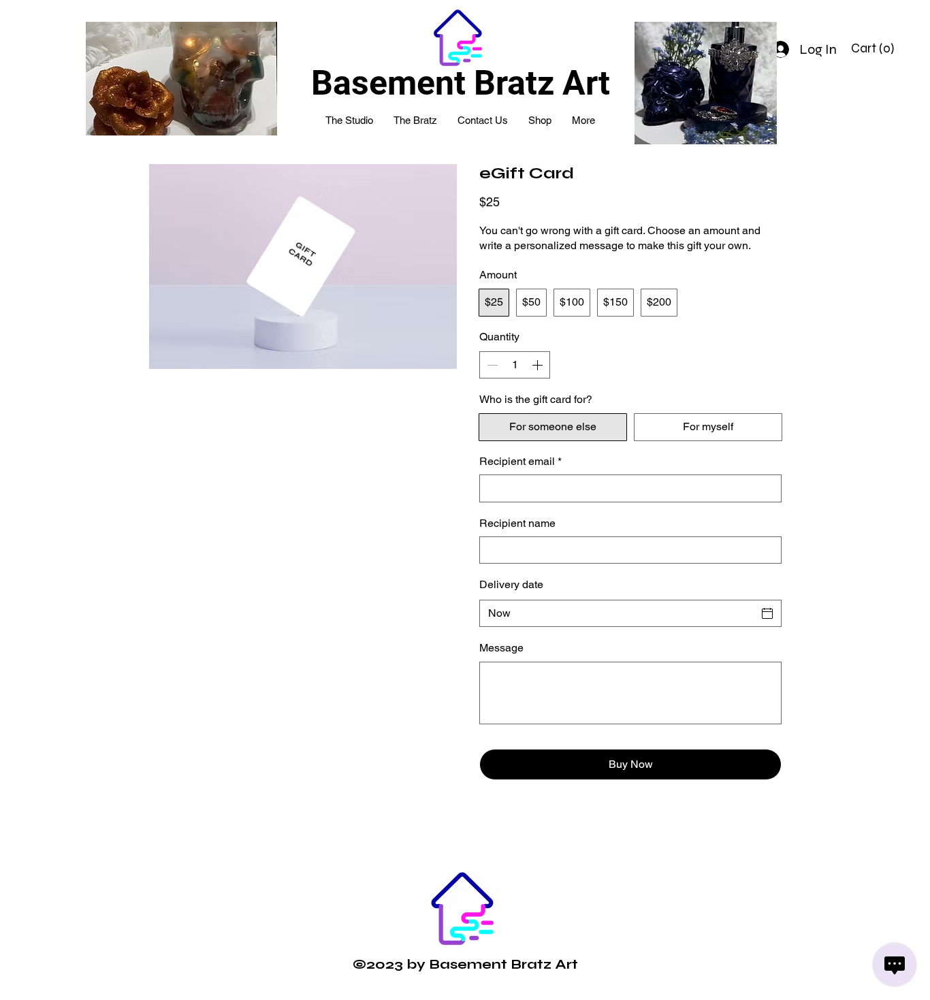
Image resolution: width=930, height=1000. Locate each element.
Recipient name (517, 523)
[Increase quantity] (538, 365)
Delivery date (511, 584)
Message (501, 647)
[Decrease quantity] (490, 365)
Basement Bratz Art (460, 83)
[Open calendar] (767, 613)
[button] (874, 48)
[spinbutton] (514, 365)
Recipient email (520, 461)
